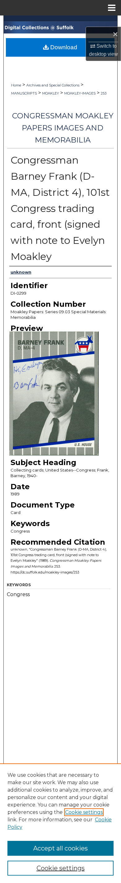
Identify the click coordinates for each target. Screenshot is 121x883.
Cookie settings (84, 812)
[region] (60, 823)
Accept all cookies (60, 848)
